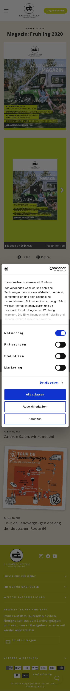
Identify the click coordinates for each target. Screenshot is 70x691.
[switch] (60, 345)
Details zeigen (49, 382)
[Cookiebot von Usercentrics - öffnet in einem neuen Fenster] (50, 269)
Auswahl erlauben (35, 406)
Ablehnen (35, 418)
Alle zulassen (35, 394)
